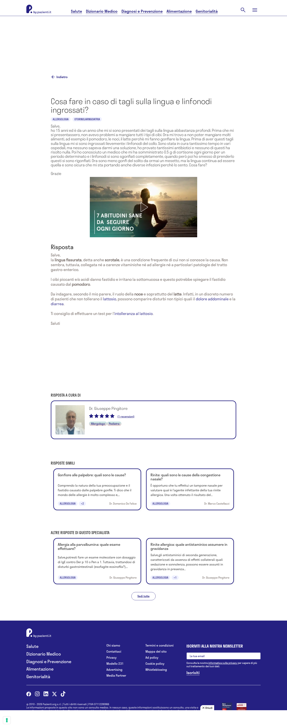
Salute (76, 11)
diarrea (57, 304)
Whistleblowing (156, 670)
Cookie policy (154, 664)
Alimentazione (179, 11)
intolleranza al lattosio (133, 313)
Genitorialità (207, 11)
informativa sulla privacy (222, 663)
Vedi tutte (143, 596)
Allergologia (61, 119)
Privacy (111, 658)
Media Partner (116, 675)
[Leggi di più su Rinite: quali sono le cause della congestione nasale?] (190, 489)
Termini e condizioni (159, 645)
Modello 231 (115, 664)
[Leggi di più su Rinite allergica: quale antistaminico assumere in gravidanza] (190, 561)
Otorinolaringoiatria (87, 119)
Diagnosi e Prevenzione (142, 11)
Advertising (114, 670)
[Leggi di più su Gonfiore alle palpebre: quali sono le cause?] (97, 489)
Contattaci (113, 651)
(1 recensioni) (126, 416)
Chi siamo (113, 645)
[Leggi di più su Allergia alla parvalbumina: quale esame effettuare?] (97, 561)
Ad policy (151, 658)
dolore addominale (212, 299)
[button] (143, 207)
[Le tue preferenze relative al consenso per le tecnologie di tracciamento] (7, 720)
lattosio (109, 299)
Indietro (62, 77)
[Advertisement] (182, 40)
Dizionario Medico (102, 11)
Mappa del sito (156, 651)
